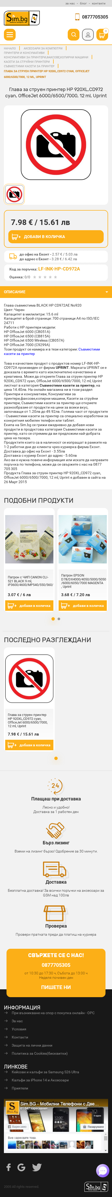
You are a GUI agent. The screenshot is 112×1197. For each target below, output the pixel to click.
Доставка (56, 882)
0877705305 (95, 17)
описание (14, 292)
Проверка (56, 926)
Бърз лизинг (56, 842)
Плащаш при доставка (56, 798)
